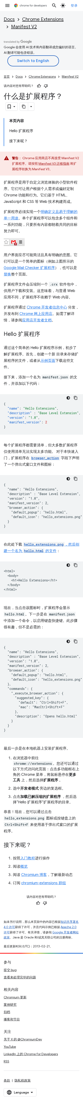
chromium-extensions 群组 (43, 883)
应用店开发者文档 (37, 320)
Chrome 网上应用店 (35, 314)
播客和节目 (12, 1019)
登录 (74, 5)
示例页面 (48, 360)
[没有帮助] (45, 85)
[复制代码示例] (75, 398)
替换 (7, 274)
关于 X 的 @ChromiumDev (23, 1039)
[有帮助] (39, 85)
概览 (24, 866)
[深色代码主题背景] (68, 398)
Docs (9, 19)
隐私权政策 (23, 1080)
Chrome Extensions (43, 19)
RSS (6, 1061)
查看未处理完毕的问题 (20, 977)
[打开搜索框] (54, 5)
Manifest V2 (24, 27)
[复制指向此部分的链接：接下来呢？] (36, 845)
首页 (7, 77)
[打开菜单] (7, 5)
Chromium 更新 (15, 997)
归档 (7, 1012)
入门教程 (27, 858)
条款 (7, 1080)
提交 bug (10, 970)
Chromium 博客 (34, 875)
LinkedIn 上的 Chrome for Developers (31, 1054)
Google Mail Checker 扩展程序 (29, 268)
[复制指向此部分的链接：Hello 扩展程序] (44, 334)
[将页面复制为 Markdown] (24, 106)
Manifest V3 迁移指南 (54, 163)
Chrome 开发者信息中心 (47, 307)
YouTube (10, 1047)
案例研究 (10, 1005)
